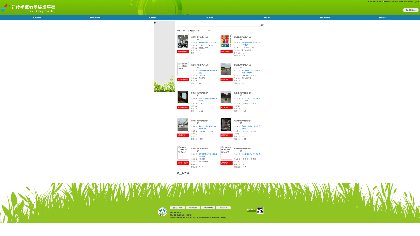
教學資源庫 (37, 17)
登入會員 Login (411, 10)
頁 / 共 (184, 173)
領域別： (194, 37)
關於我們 (382, 17)
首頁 (262, 25)
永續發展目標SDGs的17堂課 (208, 42)
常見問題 (380, 1)
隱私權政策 (193, 208)
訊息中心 (267, 17)
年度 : (179, 31)
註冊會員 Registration (406, 1)
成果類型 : (191, 31)
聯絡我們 (394, 1)
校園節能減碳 (325, 17)
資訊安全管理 (177, 208)
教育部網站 (372, 1)
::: (0, 16)
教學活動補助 (95, 17)
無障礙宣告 (223, 208)
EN (418, 1)
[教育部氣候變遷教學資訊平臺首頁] (27, 8)
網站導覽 (387, 1)
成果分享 (152, 17)
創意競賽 (210, 17)
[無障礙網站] (252, 210)
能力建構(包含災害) (202, 38)
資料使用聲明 (208, 208)
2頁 (187, 173)
